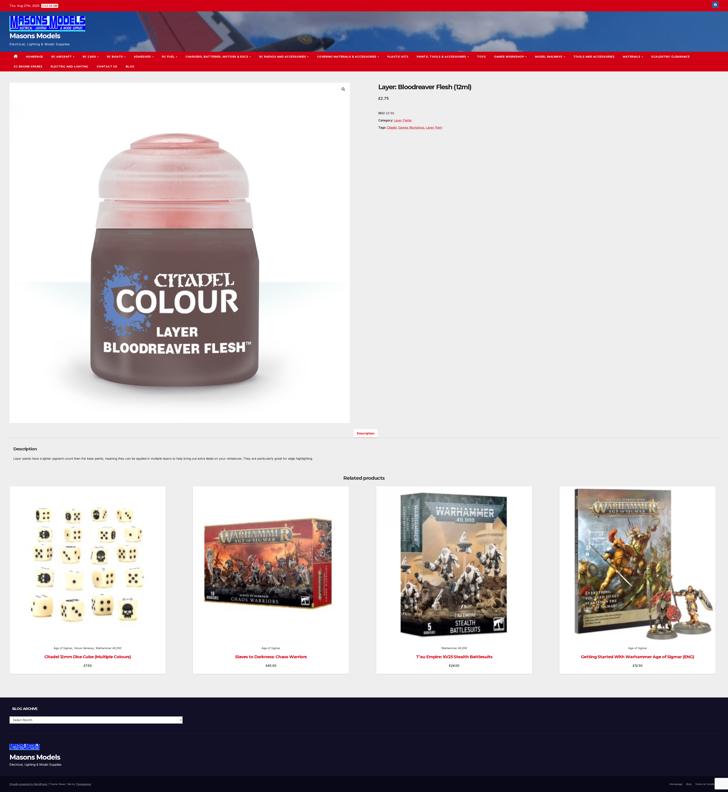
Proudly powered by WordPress (28, 784)
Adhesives (143, 56)
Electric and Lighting (69, 66)
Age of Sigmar (63, 648)
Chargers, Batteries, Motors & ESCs (217, 56)
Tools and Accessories (594, 56)
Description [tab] (365, 433)
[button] (707, 61)
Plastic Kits (397, 56)
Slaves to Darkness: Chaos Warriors (271, 656)
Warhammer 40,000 (109, 648)
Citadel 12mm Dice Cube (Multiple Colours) (87, 656)
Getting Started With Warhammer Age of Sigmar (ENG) (637, 656)
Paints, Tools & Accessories (442, 56)
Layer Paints (403, 120)
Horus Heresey (84, 648)
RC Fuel (168, 56)
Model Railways (549, 56)
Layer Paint (434, 127)
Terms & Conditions (707, 784)
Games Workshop (509, 56)
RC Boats (115, 56)
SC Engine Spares (28, 66)
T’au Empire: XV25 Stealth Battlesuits (454, 656)
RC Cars (90, 56)
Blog (130, 66)
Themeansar (83, 784)
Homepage (34, 56)
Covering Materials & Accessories (347, 56)
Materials (632, 56)
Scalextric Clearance (670, 56)
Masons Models (34, 36)
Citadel (392, 127)
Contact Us (107, 66)
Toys (481, 56)
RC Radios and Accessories (283, 56)
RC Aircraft (62, 56)
